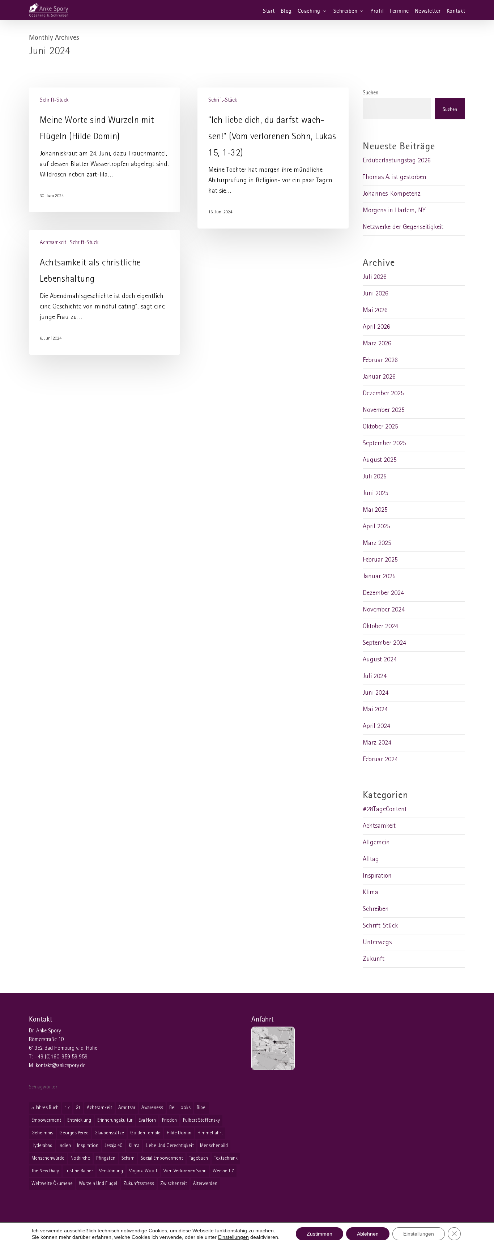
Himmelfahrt (210, 1133)
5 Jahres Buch (45, 1107)
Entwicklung (79, 1120)
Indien (65, 1145)
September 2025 (384, 443)
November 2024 (384, 610)
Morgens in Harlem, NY (394, 211)
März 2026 (377, 344)
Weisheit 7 (223, 1171)
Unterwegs (377, 942)
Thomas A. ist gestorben (394, 177)
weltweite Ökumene (52, 1183)
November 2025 (384, 410)
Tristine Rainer (79, 1171)
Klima (370, 893)
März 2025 (377, 543)
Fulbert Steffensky (201, 1120)
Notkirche (80, 1158)
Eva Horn (147, 1120)
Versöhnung (111, 1171)
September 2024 (384, 643)
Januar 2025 (379, 577)
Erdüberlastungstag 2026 (397, 161)
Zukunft (373, 959)
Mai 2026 (375, 310)
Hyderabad (41, 1145)
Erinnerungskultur (114, 1120)
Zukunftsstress (138, 1183)
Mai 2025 (375, 510)
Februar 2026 (380, 360)
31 (78, 1107)
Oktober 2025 (380, 427)
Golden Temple (145, 1133)
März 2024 (377, 743)
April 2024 (376, 726)
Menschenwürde (47, 1158)
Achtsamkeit (53, 242)
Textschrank (226, 1158)
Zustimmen (319, 1234)
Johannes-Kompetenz (392, 194)
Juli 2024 (375, 676)
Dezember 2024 (383, 593)
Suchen (370, 92)
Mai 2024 (375, 710)
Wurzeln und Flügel (98, 1183)
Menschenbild (214, 1145)
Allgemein (376, 843)
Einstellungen (233, 1237)
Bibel (201, 1107)
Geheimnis (42, 1133)
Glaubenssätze (109, 1133)
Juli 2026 (375, 277)
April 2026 (376, 327)
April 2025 (376, 527)
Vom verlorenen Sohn (184, 1171)
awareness (152, 1107)
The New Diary (45, 1171)
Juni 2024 (375, 693)
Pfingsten (105, 1158)
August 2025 (380, 460)
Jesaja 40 (114, 1145)
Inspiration (377, 876)
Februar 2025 (380, 560)
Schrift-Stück (54, 100)
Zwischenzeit (173, 1183)
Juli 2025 (375, 477)
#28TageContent (385, 809)
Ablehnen (368, 1234)
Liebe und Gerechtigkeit (170, 1145)
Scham (128, 1158)
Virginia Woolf (143, 1171)
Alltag (371, 859)
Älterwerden (205, 1183)
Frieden (169, 1120)
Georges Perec (73, 1133)
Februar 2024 (380, 759)
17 (67, 1107)
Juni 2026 (375, 294)
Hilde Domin (179, 1133)
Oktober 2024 (380, 626)
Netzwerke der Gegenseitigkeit (403, 227)
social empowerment (162, 1158)
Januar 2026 (379, 377)
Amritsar (126, 1107)
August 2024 (380, 660)
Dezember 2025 (383, 394)
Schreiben (376, 909)
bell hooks (180, 1107)
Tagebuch (198, 1158)
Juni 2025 (375, 493)
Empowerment (46, 1120)
